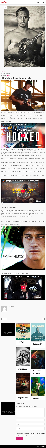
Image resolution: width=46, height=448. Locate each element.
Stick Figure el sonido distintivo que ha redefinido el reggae (23, 397)
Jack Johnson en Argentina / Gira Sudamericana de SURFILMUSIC (38, 345)
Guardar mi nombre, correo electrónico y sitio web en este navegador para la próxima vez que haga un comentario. (30, 434)
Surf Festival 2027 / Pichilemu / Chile (21, 342)
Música (3, 71)
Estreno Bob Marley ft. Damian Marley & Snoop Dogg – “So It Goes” (37, 372)
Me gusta (9, 75)
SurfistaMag (4, 73)
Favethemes (43, 446)
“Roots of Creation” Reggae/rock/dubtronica (22, 368)
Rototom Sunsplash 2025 (37, 398)
